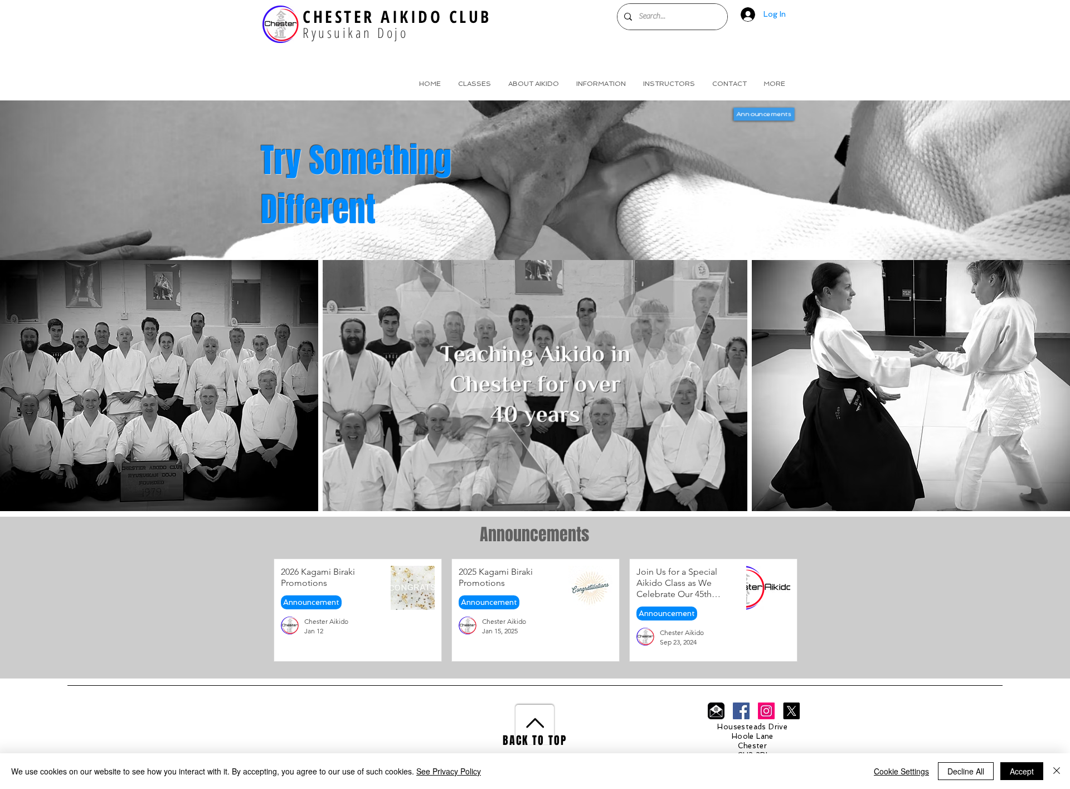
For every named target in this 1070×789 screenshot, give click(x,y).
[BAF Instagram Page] (766, 711)
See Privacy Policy (448, 771)
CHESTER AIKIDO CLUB (397, 16)
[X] (791, 711)
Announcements (763, 114)
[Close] (1056, 771)
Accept (1022, 771)
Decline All (965, 771)
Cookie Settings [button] (901, 771)
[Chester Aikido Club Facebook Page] (741, 711)
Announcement (311, 602)
